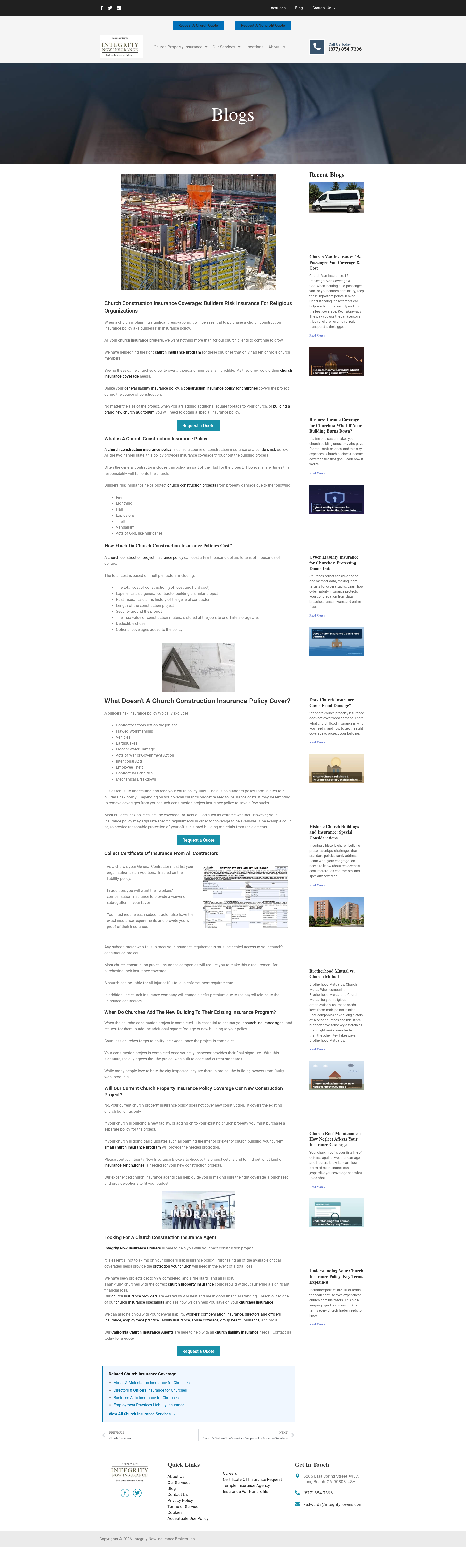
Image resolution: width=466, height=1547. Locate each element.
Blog (299, 8)
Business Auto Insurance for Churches (146, 1397)
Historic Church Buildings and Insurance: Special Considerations (334, 832)
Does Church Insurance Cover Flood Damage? (331, 702)
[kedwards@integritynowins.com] (297, 1504)
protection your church (172, 1266)
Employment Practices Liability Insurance (149, 1405)
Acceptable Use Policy (187, 1518)
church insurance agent (265, 1023)
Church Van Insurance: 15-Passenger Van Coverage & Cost (335, 262)
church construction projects (191, 485)
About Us (276, 46)
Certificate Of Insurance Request (252, 1479)
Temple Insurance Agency (246, 1485)
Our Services (223, 46)
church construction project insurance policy (145, 557)
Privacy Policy (180, 1500)
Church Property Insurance (178, 46)
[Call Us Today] (317, 47)
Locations (277, 8)
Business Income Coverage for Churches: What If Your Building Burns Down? (335, 425)
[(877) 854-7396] (297, 1492)
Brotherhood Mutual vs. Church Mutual (332, 974)
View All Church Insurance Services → (142, 1414)
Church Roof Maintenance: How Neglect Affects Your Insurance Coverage (335, 1139)
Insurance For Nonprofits (245, 1491)
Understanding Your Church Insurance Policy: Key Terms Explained (336, 1276)
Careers (230, 1473)
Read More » (317, 335)
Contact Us (321, 8)
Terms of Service (182, 1506)
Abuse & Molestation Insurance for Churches (152, 1382)
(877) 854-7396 (345, 49)
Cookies (175, 1512)
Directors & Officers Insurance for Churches (150, 1390)
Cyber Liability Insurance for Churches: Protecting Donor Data (333, 563)
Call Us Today (340, 44)
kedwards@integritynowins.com (333, 1504)
